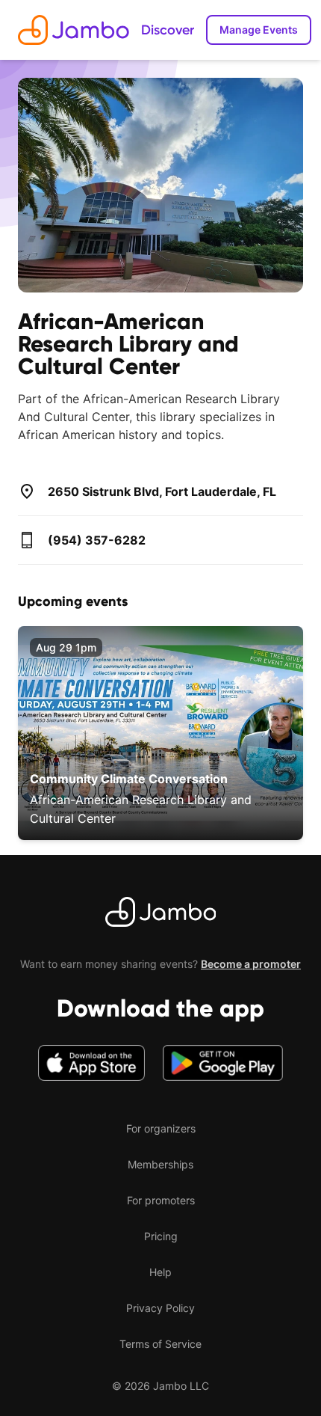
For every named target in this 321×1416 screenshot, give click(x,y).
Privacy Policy (160, 1308)
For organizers (161, 1128)
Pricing (161, 1236)
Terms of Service (160, 1343)
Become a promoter (251, 963)
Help (160, 1272)
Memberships (160, 1164)
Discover (167, 30)
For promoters (161, 1200)
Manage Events (258, 29)
